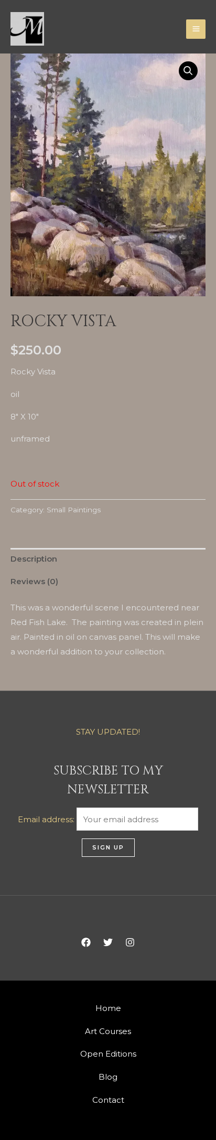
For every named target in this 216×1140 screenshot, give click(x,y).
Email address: (47, 819)
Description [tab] (33, 559)
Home (108, 1008)
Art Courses (108, 1031)
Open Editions (108, 1054)
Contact (108, 1100)
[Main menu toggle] (196, 29)
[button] (188, 70)
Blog (108, 1077)
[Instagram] (130, 942)
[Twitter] (108, 942)
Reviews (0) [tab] (34, 581)
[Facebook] (86, 942)
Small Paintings (74, 510)
